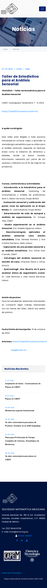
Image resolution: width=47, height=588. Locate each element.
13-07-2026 (9, 396)
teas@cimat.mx (18, 350)
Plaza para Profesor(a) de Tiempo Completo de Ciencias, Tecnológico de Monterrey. (22, 440)
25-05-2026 (9, 419)
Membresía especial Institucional (19, 411)
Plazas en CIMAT (12, 399)
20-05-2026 (9, 435)
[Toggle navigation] (42, 8)
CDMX (19, 69)
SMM (27, 69)
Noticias (16, 49)
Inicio (5, 49)
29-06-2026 (9, 408)
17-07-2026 (9, 381)
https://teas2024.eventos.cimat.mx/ (20, 111)
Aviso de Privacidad (11, 573)
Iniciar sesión (25, 535)
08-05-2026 (9, 453)
